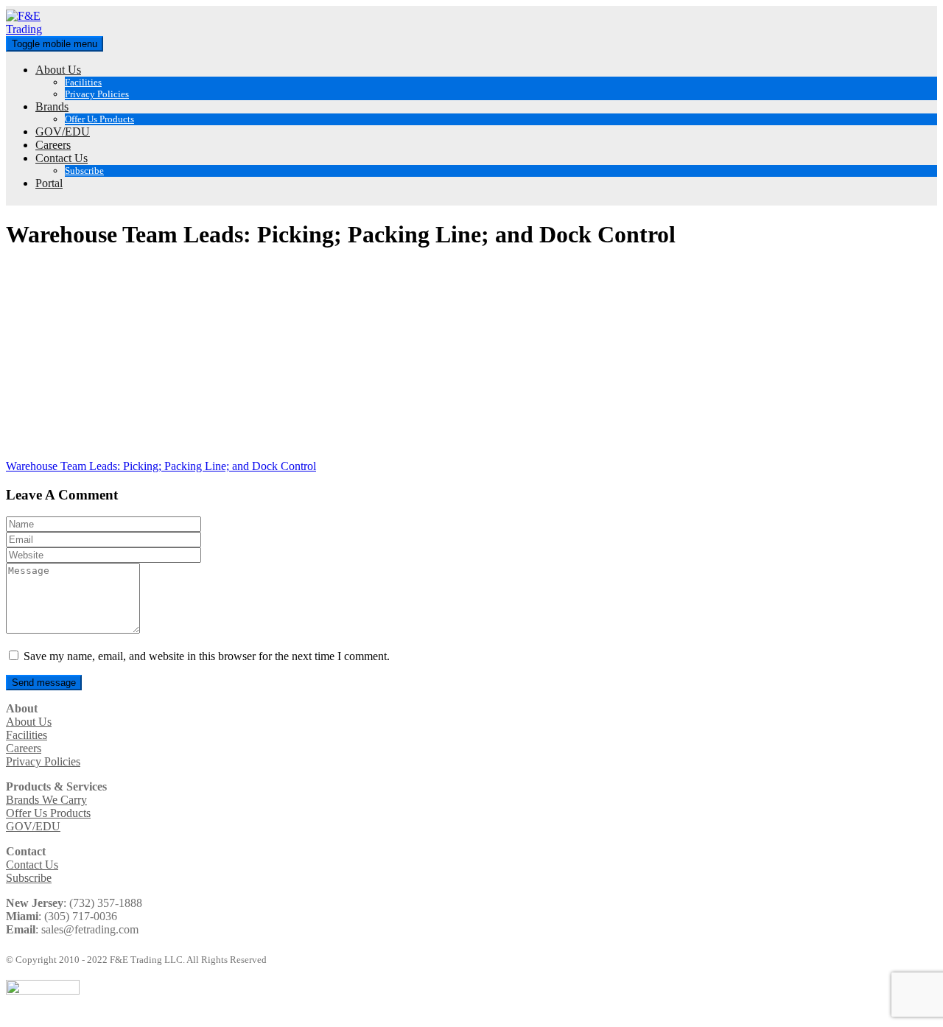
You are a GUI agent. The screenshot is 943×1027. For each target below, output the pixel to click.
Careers (53, 145)
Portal (49, 183)
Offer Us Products (99, 119)
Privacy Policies (97, 93)
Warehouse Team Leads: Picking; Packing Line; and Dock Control (161, 466)
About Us (58, 69)
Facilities (83, 82)
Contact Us (61, 158)
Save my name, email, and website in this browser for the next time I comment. (207, 656)
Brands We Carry (46, 799)
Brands (52, 106)
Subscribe (84, 170)
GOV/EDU (62, 131)
